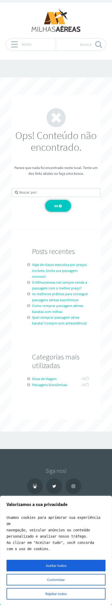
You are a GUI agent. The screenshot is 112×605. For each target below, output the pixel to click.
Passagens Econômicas (49, 384)
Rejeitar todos (56, 593)
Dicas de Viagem (44, 378)
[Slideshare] (35, 486)
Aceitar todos (56, 565)
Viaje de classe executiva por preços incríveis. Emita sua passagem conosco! (59, 270)
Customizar (56, 579)
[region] (56, 550)
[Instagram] (73, 486)
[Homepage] (56, 20)
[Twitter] (54, 486)
